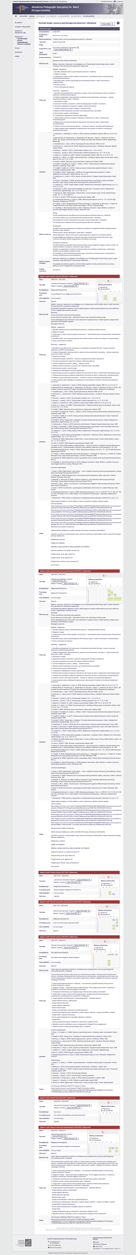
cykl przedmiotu (105, 289)
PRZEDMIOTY (19, 37)
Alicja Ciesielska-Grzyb (60, 923)
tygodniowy (103, 287)
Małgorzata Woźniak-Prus (59, 290)
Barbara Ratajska (59, 890)
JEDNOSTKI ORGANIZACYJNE (20, 32)
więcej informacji (79, 283)
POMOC (17, 56)
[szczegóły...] (111, 281)
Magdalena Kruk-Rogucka (59, 1142)
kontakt (97, 1242)
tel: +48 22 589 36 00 (55, 1245)
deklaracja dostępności (101, 1244)
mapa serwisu (98, 1246)
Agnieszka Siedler (73, 923)
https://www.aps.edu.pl (55, 1247)
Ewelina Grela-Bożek (57, 1146)
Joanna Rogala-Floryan (58, 294)
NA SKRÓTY (18, 23)
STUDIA (17, 48)
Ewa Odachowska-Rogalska (59, 952)
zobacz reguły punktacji (61, 49)
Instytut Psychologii (59, 42)
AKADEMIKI (18, 52)
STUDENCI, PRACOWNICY (23, 27)
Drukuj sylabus (106, 24)
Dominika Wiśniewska (78, 1115)
